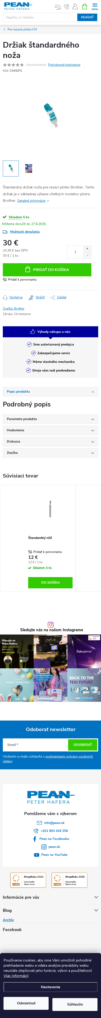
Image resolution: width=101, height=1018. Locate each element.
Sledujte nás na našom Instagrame (51, 630)
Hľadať (87, 17)
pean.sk (54, 847)
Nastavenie (50, 987)
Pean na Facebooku (54, 839)
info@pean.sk (54, 823)
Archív (8, 920)
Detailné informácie (31, 201)
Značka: (13, 309)
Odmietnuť (26, 1003)
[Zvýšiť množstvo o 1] (87, 249)
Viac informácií (16, 975)
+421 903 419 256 (54, 831)
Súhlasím (75, 1004)
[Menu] (95, 6)
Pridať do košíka (51, 269)
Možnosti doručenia (25, 231)
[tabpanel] (50, 538)
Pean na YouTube (54, 855)
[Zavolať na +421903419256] (67, 7)
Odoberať (83, 745)
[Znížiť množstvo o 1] (87, 255)
